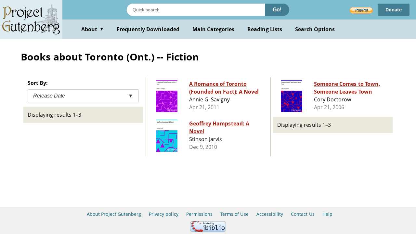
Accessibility (269, 214)
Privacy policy (163, 214)
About (92, 29)
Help (327, 214)
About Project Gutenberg (114, 214)
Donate (393, 9)
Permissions (199, 214)
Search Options (315, 29)
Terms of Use (234, 214)
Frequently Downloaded (148, 29)
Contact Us (302, 214)
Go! (277, 9)
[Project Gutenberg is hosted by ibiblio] (208, 230)
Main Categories (213, 29)
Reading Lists (264, 29)
